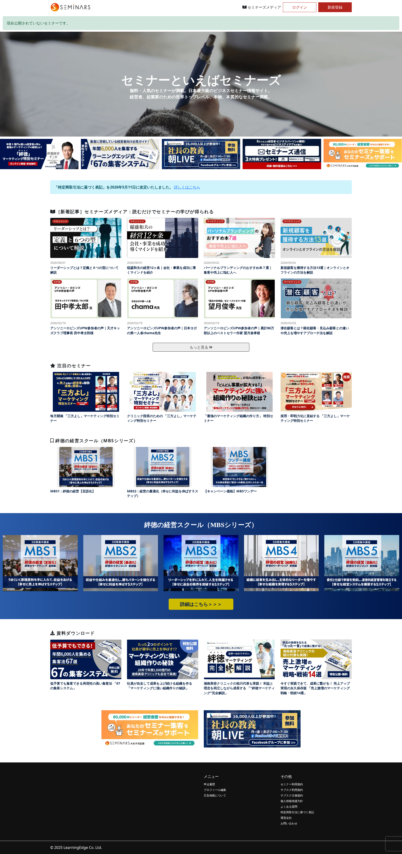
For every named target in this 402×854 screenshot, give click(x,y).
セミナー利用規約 (292, 784)
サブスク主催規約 (292, 795)
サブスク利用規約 (292, 790)
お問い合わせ (289, 823)
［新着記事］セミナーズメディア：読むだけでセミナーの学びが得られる (135, 211)
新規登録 (335, 7)
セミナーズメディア (264, 7)
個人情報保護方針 (292, 801)
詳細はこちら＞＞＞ (201, 604)
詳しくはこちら (187, 187)
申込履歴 (209, 784)
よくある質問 (289, 807)
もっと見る (199, 347)
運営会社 (286, 818)
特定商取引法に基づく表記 (297, 812)
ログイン (299, 7)
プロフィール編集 (215, 790)
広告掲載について (215, 795)
